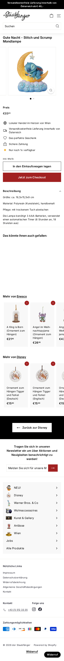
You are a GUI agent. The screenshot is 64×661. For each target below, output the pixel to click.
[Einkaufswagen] (51, 16)
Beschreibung (12, 191)
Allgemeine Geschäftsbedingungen (22, 587)
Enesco (22, 296)
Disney (21, 357)
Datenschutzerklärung (15, 577)
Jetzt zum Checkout (32, 177)
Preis (6, 107)
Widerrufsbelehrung (14, 582)
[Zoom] (51, 90)
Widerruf (32, 651)
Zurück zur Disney (34, 427)
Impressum (9, 572)
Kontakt (7, 591)
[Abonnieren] (53, 468)
